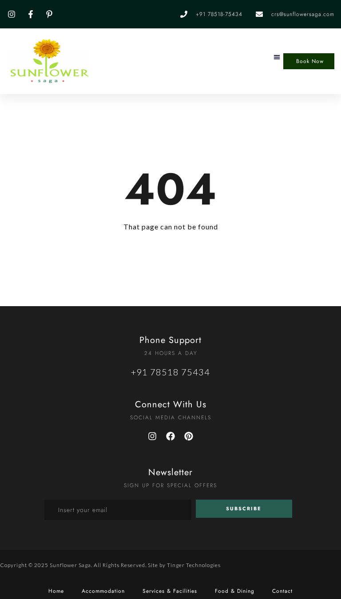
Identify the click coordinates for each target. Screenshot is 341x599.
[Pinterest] (189, 436)
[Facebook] (170, 436)
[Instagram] (152, 436)
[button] (277, 57)
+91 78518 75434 (170, 371)
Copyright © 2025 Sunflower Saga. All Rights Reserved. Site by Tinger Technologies (110, 565)
